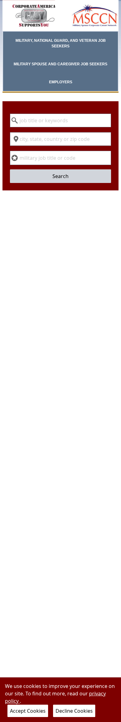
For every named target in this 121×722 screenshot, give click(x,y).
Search (60, 176)
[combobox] (60, 120)
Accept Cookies (28, 710)
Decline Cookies (74, 710)
